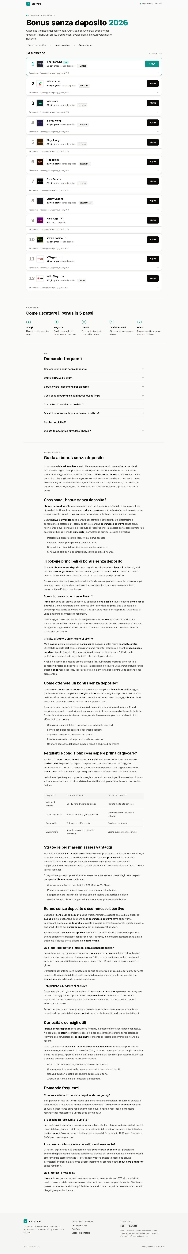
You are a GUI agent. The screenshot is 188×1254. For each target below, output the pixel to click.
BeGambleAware (79, 1225)
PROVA (152, 64)
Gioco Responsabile (81, 1233)
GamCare (76, 1229)
